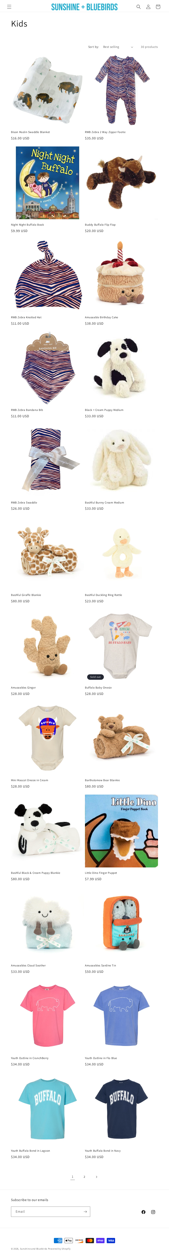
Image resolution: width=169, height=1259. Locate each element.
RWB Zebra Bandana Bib (27, 410)
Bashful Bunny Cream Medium (104, 502)
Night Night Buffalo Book (27, 225)
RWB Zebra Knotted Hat (26, 317)
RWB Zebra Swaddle (24, 502)
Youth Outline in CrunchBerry (30, 1058)
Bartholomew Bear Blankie (102, 780)
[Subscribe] (85, 1212)
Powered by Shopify (59, 1248)
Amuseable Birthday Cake (101, 317)
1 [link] (72, 1176)
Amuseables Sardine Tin (100, 965)
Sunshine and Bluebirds (34, 1248)
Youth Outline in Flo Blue (101, 1058)
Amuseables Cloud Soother (28, 965)
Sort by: (93, 47)
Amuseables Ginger (23, 687)
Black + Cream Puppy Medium (104, 410)
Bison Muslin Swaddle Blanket (30, 132)
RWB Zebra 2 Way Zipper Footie (105, 132)
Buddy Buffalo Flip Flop (100, 225)
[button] (9, 7)
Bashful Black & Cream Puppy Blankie (35, 873)
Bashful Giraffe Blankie (26, 595)
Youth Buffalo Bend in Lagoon (30, 1151)
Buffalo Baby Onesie (98, 687)
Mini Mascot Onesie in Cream (29, 780)
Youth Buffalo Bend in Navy (103, 1151)
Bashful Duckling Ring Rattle (103, 595)
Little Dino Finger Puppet (101, 873)
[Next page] (96, 1177)
